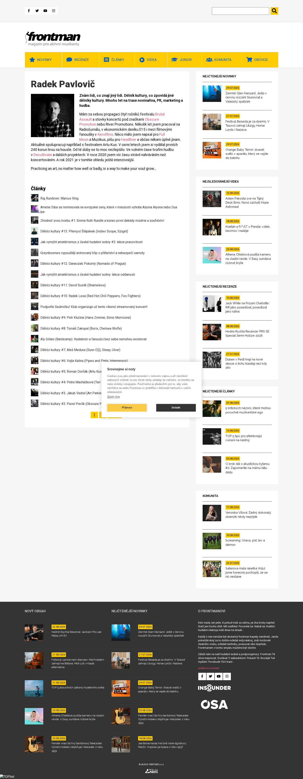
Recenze (81, 60)
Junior (186, 60)
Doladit (176, 407)
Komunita (222, 60)
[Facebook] (29, 11)
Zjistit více (113, 396)
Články (118, 60)
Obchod (261, 60)
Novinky (44, 60)
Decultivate (43, 155)
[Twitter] (37, 11)
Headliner (128, 140)
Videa (152, 60)
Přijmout (127, 407)
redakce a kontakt (209, 668)
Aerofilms (105, 134)
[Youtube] (45, 11)
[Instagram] (54, 11)
